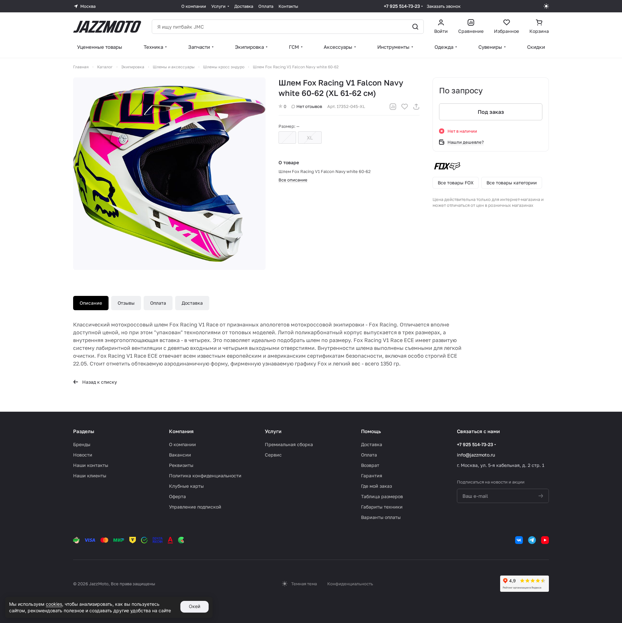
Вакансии (180, 454)
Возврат (370, 465)
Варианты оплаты (381, 517)
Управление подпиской (195, 507)
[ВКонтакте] (519, 540)
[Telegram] (532, 540)
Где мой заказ (376, 486)
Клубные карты (186, 486)
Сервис (273, 454)
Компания (181, 431)
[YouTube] (545, 540)
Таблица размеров (382, 496)
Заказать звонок (443, 6)
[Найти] (415, 26)
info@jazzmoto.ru (476, 454)
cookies (54, 604)
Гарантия (371, 475)
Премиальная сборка (289, 444)
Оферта (177, 496)
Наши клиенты (89, 475)
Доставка (192, 303)
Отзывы (126, 303)
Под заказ (491, 112)
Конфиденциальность (350, 583)
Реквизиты (181, 465)
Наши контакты (90, 465)
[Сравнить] (393, 106)
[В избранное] (404, 106)
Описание (91, 303)
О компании (182, 444)
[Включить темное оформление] (546, 6)
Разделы (83, 431)
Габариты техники (382, 507)
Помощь (371, 431)
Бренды (81, 444)
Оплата (158, 303)
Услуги (273, 431)
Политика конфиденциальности (205, 475)
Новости (82, 454)
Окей (194, 606)
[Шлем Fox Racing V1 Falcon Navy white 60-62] (169, 173)
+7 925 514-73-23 (402, 6)
